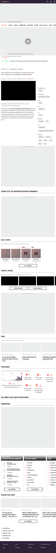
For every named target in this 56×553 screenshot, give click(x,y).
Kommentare (22, 25)
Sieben (28, 472)
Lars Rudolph (16, 74)
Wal (45, 143)
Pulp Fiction (29, 462)
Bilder (36, 25)
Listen (50, 25)
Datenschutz (31, 544)
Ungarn (40, 90)
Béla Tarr (8, 74)
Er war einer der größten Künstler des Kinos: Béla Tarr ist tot (10, 358)
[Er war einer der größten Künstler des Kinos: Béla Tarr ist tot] (10, 347)
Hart (47, 121)
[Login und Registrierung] (51, 1)
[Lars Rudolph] (5, 253)
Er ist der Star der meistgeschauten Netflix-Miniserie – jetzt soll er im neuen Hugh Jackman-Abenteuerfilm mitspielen (9, 514)
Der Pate (29, 467)
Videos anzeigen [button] (18, 288)
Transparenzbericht (45, 544)
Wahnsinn (41, 137)
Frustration (48, 137)
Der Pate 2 (29, 477)
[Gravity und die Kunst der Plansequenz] (31, 347)
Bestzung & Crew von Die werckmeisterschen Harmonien (15, 243)
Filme (6, 21)
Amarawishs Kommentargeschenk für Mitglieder (12, 476)
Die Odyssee (52, 462)
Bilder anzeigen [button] (38, 288)
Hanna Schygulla (27, 74)
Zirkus (40, 143)
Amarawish (10, 478)
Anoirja (9, 466)
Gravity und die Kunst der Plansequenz (29, 358)
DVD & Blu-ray (44, 25)
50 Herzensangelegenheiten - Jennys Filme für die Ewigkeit (13, 469)
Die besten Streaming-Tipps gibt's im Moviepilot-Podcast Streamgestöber (29, 61)
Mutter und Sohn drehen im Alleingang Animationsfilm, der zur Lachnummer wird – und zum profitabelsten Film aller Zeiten (30, 514)
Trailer (16, 25)
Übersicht (4, 25)
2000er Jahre (41, 109)
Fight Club (29, 465)
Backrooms (52, 485)
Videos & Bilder (7, 270)
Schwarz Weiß (42, 127)
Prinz (51, 140)
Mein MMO (43, 547)
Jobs (4, 547)
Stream (10, 25)
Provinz (45, 140)
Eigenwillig (41, 121)
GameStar (17, 547)
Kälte (40, 140)
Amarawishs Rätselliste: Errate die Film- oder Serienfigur (12, 482)
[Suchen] (47, 1)
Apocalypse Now (31, 480)
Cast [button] (23, 247)
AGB (16, 544)
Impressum (5, 544)
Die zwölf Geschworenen (32, 475)
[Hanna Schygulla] (15, 253)
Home (2, 21)
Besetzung (30, 25)
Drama (40, 102)
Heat (28, 485)
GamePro (30, 547)
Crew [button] (32, 247)
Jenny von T (10, 472)
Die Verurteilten (31, 470)
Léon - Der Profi (31, 482)
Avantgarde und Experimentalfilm (46, 130)
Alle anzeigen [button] (28, 265)
